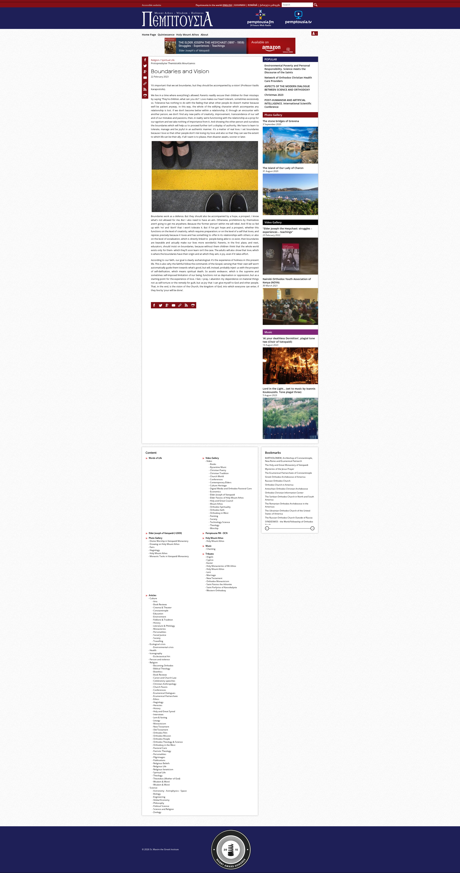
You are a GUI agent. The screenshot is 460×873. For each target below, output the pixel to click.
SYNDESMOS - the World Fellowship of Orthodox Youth (289, 523)
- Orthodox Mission (161, 735)
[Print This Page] (145, 95)
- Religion (153, 662)
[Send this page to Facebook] (145, 60)
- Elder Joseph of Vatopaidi (222, 494)
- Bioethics (157, 671)
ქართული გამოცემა (270, 5)
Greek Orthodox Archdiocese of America (285, 476)
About (204, 34)
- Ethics (155, 699)
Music (268, 332)
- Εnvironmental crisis (163, 647)
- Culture (152, 598)
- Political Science (160, 806)
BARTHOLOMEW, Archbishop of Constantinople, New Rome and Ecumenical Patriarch (289, 459)
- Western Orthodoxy (215, 590)
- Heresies (157, 705)
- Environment (159, 616)
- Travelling (157, 641)
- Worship (213, 528)
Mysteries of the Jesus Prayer (279, 468)
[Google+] (145, 71)
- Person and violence (159, 659)
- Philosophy (158, 803)
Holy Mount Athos (187, 34)
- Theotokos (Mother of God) (166, 778)
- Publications (158, 760)
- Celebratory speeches (163, 680)
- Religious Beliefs (161, 763)
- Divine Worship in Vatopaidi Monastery (168, 541)
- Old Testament (160, 729)
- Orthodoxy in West (218, 512)
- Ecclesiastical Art (161, 656)
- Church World (216, 476)
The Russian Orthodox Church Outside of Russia (288, 517)
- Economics (215, 491)
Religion (155, 60)
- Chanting (210, 548)
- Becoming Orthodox (162, 665)
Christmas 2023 (273, 95)
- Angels (209, 556)
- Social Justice (159, 635)
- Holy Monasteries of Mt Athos (220, 566)
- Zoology (156, 812)
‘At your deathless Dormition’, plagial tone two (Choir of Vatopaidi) (289, 340)
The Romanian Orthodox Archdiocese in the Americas (286, 505)
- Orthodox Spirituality (220, 506)
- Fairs (151, 547)
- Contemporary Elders (220, 482)
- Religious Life (159, 766)
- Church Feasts (159, 686)
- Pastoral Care (159, 748)
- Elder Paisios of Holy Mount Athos (226, 497)
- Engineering (158, 796)
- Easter (209, 562)
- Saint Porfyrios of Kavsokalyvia (221, 587)
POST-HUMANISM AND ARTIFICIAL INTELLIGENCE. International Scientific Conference (287, 103)
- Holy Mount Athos (157, 553)
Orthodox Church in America (279, 484)
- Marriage (210, 575)
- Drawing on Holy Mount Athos (164, 544)
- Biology (156, 793)
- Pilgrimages (158, 757)
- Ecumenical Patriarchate (165, 696)
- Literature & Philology (163, 625)
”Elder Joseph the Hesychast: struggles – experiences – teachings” (287, 230)
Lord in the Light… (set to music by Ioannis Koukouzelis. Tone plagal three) (289, 390)
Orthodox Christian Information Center (284, 492)
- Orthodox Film (159, 732)
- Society (213, 519)
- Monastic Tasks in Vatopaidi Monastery (168, 556)
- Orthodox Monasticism (217, 581)
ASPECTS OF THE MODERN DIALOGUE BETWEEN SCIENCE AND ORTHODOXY (287, 87)
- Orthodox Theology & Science (167, 741)
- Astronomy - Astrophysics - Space (169, 790)
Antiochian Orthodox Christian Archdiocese (286, 488)
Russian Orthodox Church (277, 480)
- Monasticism (159, 723)
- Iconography (155, 653)
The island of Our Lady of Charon (283, 168)
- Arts (154, 601)
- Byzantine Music (217, 467)
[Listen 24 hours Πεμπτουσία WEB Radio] (260, 18)
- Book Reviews (159, 604)
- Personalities (159, 631)
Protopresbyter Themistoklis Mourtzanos (173, 63)
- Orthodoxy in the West (163, 744)
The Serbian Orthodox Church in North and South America (289, 498)
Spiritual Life (167, 60)
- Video (208, 461)
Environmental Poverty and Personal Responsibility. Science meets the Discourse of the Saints (287, 69)
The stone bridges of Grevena (281, 121)
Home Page (149, 34)
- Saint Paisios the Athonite (218, 584)
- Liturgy (156, 720)
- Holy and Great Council (221, 500)
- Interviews (158, 714)
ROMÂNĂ (252, 5)
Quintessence (166, 34)
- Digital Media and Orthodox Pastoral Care (230, 488)
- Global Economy (160, 799)
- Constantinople (160, 610)
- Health (152, 650)
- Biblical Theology (161, 668)
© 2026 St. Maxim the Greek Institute (160, 849)
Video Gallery (273, 222)
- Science (152, 787)
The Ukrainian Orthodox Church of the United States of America (287, 512)
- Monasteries (159, 628)
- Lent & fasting (159, 717)
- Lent (208, 572)
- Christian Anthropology (164, 683)
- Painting (213, 516)
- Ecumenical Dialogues (163, 693)
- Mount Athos (216, 503)
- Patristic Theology (161, 751)
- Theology (214, 525)
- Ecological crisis (156, 644)
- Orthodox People (161, 738)
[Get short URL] (145, 83)
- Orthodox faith (216, 509)
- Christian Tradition (219, 473)
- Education (157, 613)
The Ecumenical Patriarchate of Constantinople (288, 472)
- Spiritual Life (159, 772)
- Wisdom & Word (160, 781)
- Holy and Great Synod (163, 711)
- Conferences (216, 479)
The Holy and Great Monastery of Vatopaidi (286, 465)
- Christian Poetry (217, 470)
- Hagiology (154, 550)
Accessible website (151, 5)
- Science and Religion (163, 809)
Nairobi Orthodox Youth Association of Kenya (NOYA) (287, 280)
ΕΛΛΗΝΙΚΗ (239, 5)
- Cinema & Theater (162, 607)
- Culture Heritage (218, 485)
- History (156, 622)
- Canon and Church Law (164, 677)
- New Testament (213, 578)
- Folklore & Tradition (162, 619)
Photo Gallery (273, 115)
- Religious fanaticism (162, 769)
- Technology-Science (219, 522)
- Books (212, 464)
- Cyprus (209, 559)
